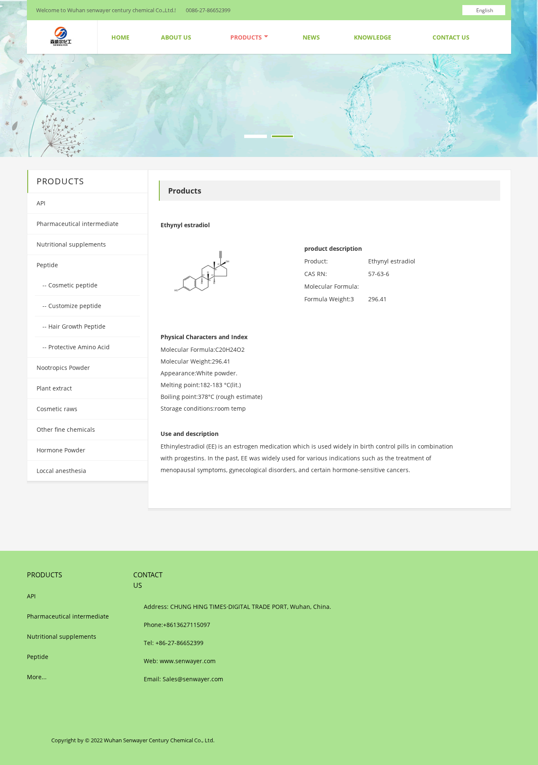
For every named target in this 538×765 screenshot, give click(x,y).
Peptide (46, 265)
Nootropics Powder (62, 368)
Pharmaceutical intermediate (77, 224)
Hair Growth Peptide (76, 326)
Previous (13, 77)
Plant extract (53, 388)
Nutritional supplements (70, 244)
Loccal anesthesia (60, 471)
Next (525, 77)
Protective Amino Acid (78, 347)
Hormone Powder (60, 450)
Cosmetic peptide (72, 285)
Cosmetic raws (56, 409)
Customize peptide (74, 306)
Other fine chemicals (65, 429)
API (40, 203)
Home (120, 37)
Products (246, 37)
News (311, 37)
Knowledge (372, 37)
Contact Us (451, 37)
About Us (176, 37)
